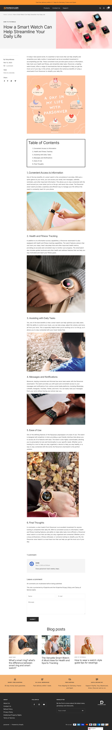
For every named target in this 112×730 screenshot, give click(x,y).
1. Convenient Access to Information (44, 148)
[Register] (82, 710)
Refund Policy (8, 709)
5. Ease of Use (37, 161)
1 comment (9, 66)
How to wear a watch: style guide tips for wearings (88, 661)
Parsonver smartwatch (57, 435)
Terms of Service (9, 718)
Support (65, 8)
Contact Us (56, 8)
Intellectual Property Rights (13, 715)
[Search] (100, 8)
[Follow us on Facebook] (34, 704)
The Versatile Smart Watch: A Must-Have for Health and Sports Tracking (56, 660)
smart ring (12, 657)
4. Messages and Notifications (42, 158)
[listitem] (4, 81)
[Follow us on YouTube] (43, 704)
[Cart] (107, 8)
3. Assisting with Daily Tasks (41, 154)
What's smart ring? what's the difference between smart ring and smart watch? (22, 664)
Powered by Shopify (17, 724)
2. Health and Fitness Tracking (42, 151)
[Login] (104, 8)
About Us (7, 703)
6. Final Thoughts (38, 164)
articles (10, 14)
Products (47, 8)
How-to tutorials (10, 21)
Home (5, 14)
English (93, 728)
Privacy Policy (67, 587)
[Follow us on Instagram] (39, 704)
